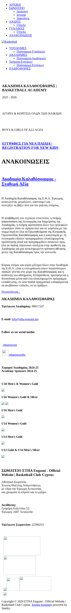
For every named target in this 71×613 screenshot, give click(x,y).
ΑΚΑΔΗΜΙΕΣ (18, 55)
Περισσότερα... (11, 291)
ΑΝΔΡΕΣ (15, 21)
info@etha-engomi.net (25, 319)
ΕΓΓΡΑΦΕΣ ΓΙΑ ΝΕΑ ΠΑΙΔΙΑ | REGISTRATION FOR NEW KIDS (30, 146)
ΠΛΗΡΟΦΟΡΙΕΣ (20, 68)
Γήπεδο (21, 25)
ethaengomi (9, 344)
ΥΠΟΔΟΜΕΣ (17, 48)
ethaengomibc (17, 354)
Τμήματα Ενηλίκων (21, 61)
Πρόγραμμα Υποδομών (31, 51)
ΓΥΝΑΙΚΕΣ (16, 28)
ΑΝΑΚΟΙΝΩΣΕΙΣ (20, 35)
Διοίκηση (22, 11)
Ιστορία (21, 14)
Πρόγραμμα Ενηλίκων (30, 65)
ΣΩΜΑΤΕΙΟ (17, 8)
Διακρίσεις (23, 18)
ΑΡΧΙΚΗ (15, 4)
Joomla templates (42, 604)
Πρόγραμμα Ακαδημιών (31, 58)
